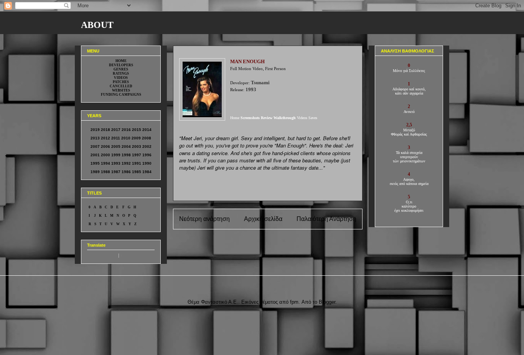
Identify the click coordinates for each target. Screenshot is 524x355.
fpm (294, 302)
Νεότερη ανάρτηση (204, 219)
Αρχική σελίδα (263, 219)
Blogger (327, 302)
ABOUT (97, 25)
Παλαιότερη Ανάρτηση (326, 219)
